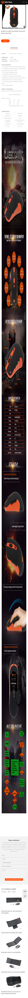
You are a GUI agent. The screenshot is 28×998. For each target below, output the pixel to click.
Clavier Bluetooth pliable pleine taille (11, 932)
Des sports (4, 891)
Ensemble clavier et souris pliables (11, 952)
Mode (9, 891)
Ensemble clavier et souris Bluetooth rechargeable (11, 912)
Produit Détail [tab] (14, 47)
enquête (5, 40)
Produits (13, 891)
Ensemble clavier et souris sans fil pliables (13, 972)
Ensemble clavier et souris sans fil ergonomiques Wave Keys (10, 992)
